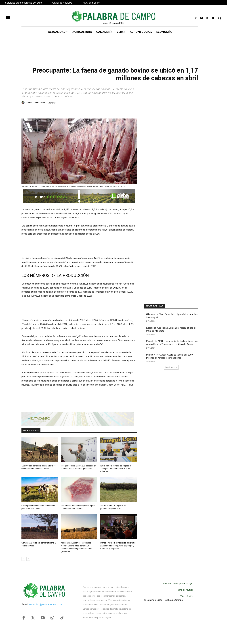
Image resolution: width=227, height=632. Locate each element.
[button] (219, 18)
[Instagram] (196, 18)
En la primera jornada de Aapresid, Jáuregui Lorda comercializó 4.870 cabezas (115, 468)
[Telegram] (71, 111)
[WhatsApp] (57, 111)
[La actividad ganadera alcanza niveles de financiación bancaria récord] (39, 449)
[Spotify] (201, 18)
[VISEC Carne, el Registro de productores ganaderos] (118, 489)
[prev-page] (23, 559)
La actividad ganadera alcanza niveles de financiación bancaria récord (38, 467)
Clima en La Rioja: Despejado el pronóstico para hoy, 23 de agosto (172, 316)
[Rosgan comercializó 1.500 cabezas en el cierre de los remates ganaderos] (79, 449)
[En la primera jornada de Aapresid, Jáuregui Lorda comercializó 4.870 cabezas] (118, 449)
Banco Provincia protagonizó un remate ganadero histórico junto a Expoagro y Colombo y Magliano (118, 545)
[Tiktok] (62, 618)
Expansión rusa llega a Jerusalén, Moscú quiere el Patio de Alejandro (170, 329)
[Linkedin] (64, 111)
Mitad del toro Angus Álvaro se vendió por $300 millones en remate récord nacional (169, 356)
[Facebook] (190, 18)
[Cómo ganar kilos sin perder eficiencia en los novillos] (39, 526)
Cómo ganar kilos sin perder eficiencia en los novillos (38, 544)
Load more (170, 367)
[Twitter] (33, 618)
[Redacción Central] (23, 102)
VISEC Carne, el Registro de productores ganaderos (113, 507)
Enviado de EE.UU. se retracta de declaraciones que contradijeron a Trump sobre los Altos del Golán (172, 343)
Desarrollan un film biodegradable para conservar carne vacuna (78, 507)
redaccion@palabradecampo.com (46, 604)
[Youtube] (213, 18)
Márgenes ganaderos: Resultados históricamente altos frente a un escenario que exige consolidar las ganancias (76, 547)
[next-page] (28, 559)
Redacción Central (37, 102)
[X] (207, 18)
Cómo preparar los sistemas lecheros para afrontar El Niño (38, 507)
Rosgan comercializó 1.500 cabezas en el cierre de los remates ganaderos (78, 467)
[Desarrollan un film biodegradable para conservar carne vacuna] (79, 489)
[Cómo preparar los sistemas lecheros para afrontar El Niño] (39, 489)
